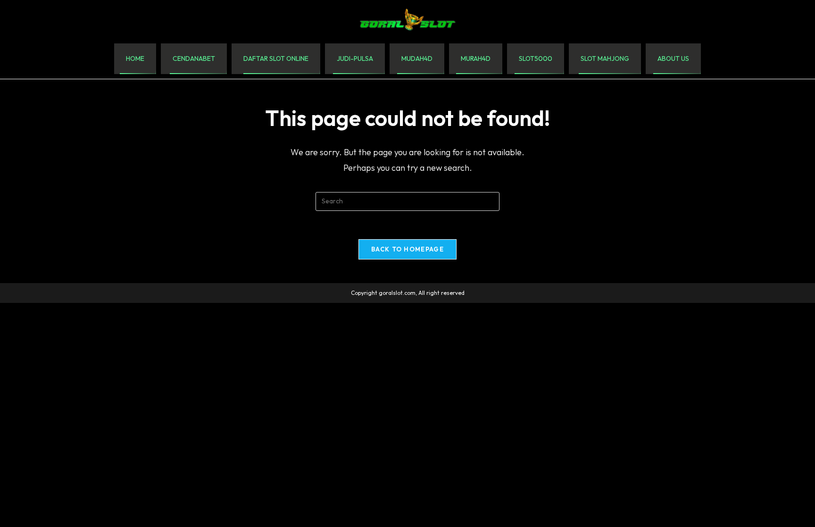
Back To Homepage (407, 249)
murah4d (476, 58)
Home (135, 58)
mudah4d (416, 58)
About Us (673, 58)
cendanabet (194, 58)
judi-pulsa (355, 58)
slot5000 (535, 58)
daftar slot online (275, 58)
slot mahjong (605, 58)
